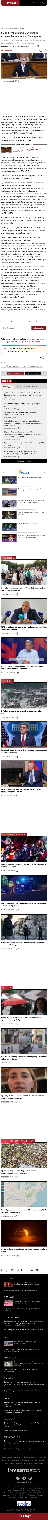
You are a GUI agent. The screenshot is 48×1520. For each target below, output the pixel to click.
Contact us (43, 1511)
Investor (9, 1279)
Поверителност (14, 1488)
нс (4, 366)
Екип (17, 1486)
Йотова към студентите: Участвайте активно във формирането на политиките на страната (23, 423)
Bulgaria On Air (30, 1457)
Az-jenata (9, 1419)
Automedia (10, 1358)
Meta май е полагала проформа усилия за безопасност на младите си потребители (28, 1323)
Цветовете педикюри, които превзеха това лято (22, 1449)
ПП (24, 366)
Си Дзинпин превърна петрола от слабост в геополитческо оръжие (26, 1283)
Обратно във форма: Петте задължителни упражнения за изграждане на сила (29, 1384)
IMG (4, 1457)
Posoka (25, 1463)
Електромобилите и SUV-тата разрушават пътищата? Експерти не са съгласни (28, 1363)
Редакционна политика (14, 1490)
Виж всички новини (24, 461)
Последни (7, 387)
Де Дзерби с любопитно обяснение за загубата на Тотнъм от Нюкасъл (31, 501)
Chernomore (18, 1463)
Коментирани (31, 387)
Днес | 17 (31, 3)
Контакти (25, 1486)
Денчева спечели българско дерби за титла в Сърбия (30, 490)
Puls (6, 1398)
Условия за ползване (32, 1488)
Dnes (14, 1457)
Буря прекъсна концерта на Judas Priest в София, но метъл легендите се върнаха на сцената (22, 395)
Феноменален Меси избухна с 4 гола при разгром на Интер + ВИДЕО (31, 536)
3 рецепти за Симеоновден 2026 (15, 1430)
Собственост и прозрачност (17, 1493)
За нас (10, 1486)
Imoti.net (30, 1460)
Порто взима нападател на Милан (29, 477)
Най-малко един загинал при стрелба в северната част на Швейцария (20, 413)
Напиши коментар (15, 373)
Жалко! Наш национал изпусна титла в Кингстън (31, 513)
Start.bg (11, 1463)
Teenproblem (12, 1437)
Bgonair (9, 1297)
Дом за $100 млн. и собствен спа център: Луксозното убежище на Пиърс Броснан (23, 1391)
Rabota (36, 1460)
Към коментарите (33, 373)
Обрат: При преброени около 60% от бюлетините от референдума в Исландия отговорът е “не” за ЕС (22, 434)
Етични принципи (35, 1490)
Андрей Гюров (35, 366)
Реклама (35, 1486)
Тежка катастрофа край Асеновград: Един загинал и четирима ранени (22, 405)
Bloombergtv (12, 1317)
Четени (18, 387)
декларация (14, 366)
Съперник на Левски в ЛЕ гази (28, 523)
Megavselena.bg (38, 1463)
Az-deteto (42, 1460)
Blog (6, 1463)
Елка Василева (6, 50)
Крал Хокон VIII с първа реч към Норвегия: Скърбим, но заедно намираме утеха (21, 453)
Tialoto (8, 1378)
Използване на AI (30, 1497)
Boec (30, 1463)
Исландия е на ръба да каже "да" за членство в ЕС (21, 1290)
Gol (6, 1337)
